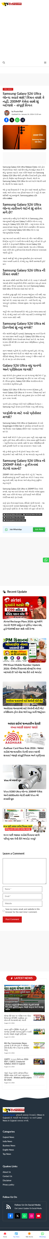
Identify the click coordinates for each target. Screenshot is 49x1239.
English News (8, 1150)
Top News (7, 1154)
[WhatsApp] (42, 1235)
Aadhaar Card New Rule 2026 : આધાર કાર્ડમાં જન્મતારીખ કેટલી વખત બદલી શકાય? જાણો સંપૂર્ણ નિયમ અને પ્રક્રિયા (24, 752)
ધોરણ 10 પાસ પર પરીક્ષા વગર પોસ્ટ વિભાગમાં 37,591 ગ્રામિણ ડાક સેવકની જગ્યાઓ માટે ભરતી (17, 1018)
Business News (9, 1146)
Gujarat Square (9, 1115)
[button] (4, 63)
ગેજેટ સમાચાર (8, 89)
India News (7, 1141)
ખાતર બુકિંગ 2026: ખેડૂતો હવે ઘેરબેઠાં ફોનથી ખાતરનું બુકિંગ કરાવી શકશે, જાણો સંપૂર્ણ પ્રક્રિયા (18, 1032)
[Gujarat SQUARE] (11, 3)
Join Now (39, 529)
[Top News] (16, 1235)
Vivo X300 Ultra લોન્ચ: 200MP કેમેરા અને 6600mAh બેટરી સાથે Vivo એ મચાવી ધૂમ (23, 795)
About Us (7, 1172)
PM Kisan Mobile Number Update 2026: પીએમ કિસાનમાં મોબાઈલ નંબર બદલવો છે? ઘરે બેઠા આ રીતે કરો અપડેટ (23, 669)
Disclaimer (7, 1181)
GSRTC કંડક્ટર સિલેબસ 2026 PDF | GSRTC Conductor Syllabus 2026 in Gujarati (16, 1061)
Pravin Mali (18, 112)
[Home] (5, 1235)
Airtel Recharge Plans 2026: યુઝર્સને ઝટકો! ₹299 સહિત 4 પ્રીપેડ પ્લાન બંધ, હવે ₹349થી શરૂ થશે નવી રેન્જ (23, 625)
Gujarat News (8, 1137)
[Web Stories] (29, 1235)
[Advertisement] (24, 33)
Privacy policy (8, 1185)
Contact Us (7, 1176)
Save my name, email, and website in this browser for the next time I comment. (22, 910)
